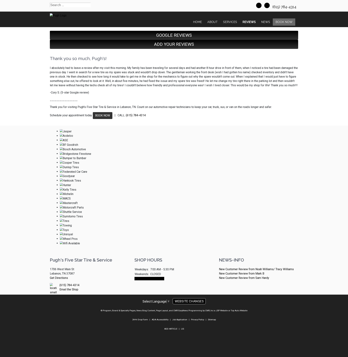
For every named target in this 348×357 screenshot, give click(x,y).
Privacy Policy (197, 319)
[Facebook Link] (259, 5)
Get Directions (59, 278)
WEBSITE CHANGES (189, 301)
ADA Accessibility (160, 319)
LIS (182, 329)
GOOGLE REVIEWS (174, 35)
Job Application (179, 319)
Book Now (284, 22)
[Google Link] (267, 5)
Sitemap (212, 319)
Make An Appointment (149, 278)
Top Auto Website (239, 310)
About (212, 22)
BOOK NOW (102, 115)
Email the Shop (68, 289)
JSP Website (222, 310)
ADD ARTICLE (170, 329)
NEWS (265, 22)
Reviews (249, 22)
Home (197, 22)
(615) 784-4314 (284, 7)
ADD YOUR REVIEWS (174, 44)
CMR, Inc (209, 310)
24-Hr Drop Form (140, 319)
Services (230, 22)
